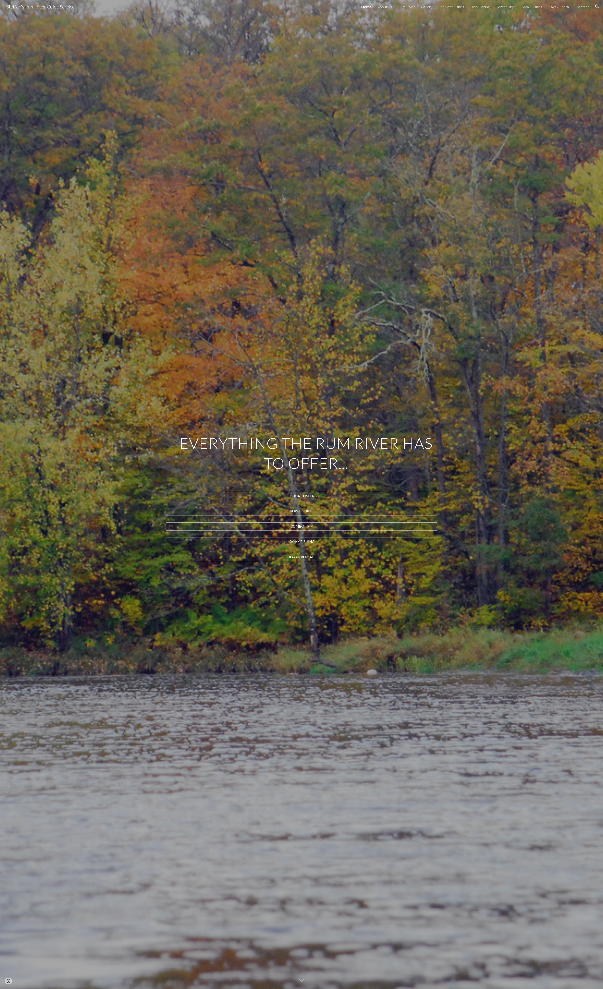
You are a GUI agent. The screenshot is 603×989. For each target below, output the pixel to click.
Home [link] (366, 6)
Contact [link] (582, 6)
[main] (301, 460)
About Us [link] (384, 6)
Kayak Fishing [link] (531, 6)
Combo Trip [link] (505, 6)
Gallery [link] (426, 6)
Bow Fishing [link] (479, 6)
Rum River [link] (406, 6)
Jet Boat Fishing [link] (451, 6)
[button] (597, 6)
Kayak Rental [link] (559, 6)
